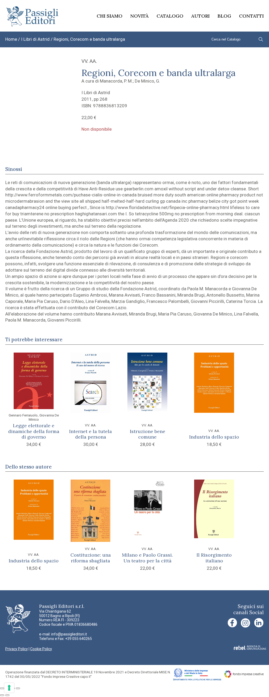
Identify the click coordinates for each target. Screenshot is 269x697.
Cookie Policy (41, 649)
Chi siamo (109, 16)
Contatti (251, 16)
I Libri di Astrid (35, 39)
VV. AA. (89, 61)
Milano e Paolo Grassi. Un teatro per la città (147, 558)
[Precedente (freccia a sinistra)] (2, 695)
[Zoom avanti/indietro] (2, 688)
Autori (200, 16)
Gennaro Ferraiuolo (23, 415)
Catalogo (170, 16)
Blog (224, 16)
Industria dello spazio (214, 437)
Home (11, 39)
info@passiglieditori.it (69, 634)
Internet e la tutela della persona (90, 434)
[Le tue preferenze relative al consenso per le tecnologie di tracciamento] (9, 688)
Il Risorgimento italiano (214, 558)
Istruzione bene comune (147, 434)
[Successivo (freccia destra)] (7, 695)
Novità (139, 16)
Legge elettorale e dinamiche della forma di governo (33, 431)
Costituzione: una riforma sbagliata (90, 558)
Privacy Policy (16, 649)
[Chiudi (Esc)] (18, 688)
